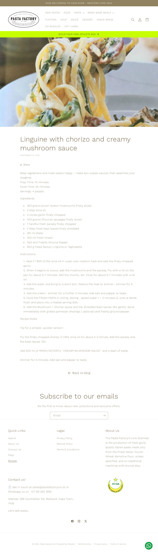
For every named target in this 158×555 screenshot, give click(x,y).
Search (12, 438)
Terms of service (118, 544)
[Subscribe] (104, 415)
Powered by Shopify (65, 544)
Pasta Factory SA (48, 544)
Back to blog (81, 373)
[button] (79, 12)
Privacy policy (100, 544)
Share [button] (26, 164)
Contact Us (14, 449)
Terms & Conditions (68, 449)
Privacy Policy (65, 438)
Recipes (12, 460)
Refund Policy (65, 443)
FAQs (11, 455)
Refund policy (84, 544)
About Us (13, 443)
